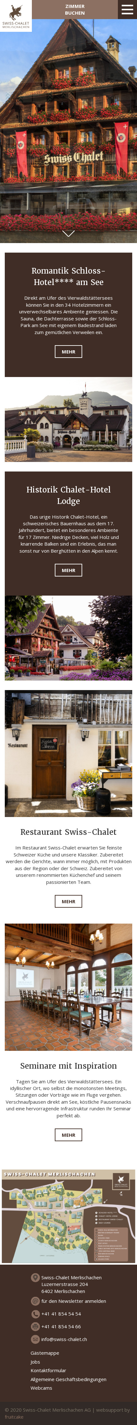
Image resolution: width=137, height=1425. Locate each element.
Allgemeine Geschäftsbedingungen (68, 1379)
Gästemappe (45, 1353)
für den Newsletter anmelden (73, 1301)
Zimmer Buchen (75, 9)
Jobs (35, 1362)
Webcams (41, 1388)
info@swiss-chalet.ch (64, 1339)
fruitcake (14, 1417)
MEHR (68, 351)
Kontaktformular (48, 1370)
